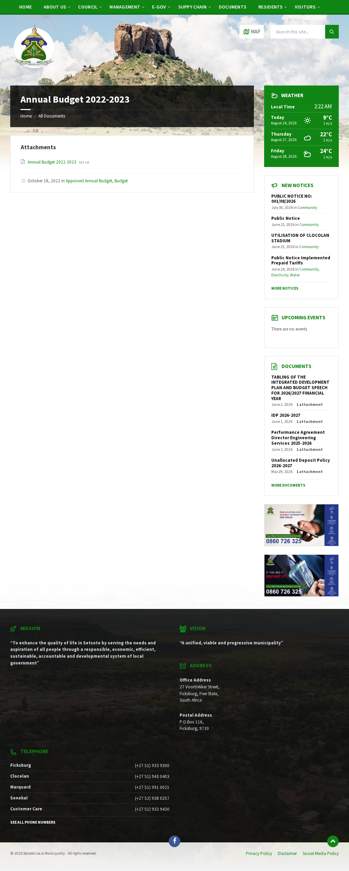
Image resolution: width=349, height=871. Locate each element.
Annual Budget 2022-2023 (52, 162)
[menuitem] (25, 7)
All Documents (52, 116)
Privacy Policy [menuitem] (259, 853)
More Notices (285, 288)
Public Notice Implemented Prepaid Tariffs (300, 260)
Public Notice (285, 218)
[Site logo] (34, 72)
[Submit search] (332, 32)
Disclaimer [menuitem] (287, 853)
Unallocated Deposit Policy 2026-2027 (300, 463)
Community (307, 207)
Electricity (279, 275)
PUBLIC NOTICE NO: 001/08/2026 (291, 198)
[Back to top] (333, 841)
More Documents (288, 485)
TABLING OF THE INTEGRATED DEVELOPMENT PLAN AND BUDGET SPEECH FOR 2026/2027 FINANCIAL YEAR (300, 387)
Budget (121, 181)
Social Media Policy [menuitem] (321, 853)
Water (295, 275)
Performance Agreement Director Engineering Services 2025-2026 (298, 437)
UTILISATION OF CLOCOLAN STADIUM (300, 238)
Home (26, 116)
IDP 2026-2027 (285, 415)
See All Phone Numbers (33, 822)
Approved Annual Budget (89, 181)
